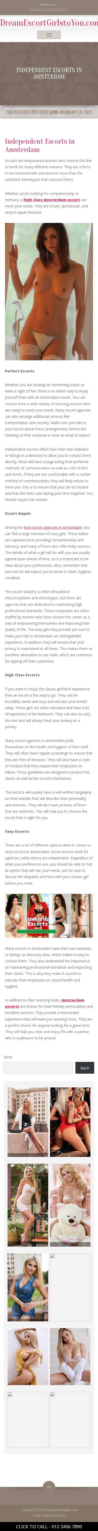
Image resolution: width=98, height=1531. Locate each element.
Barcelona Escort (55, 1515)
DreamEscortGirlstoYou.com (49, 23)
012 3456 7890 (67, 1526)
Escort (24, 112)
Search (8, 1056)
